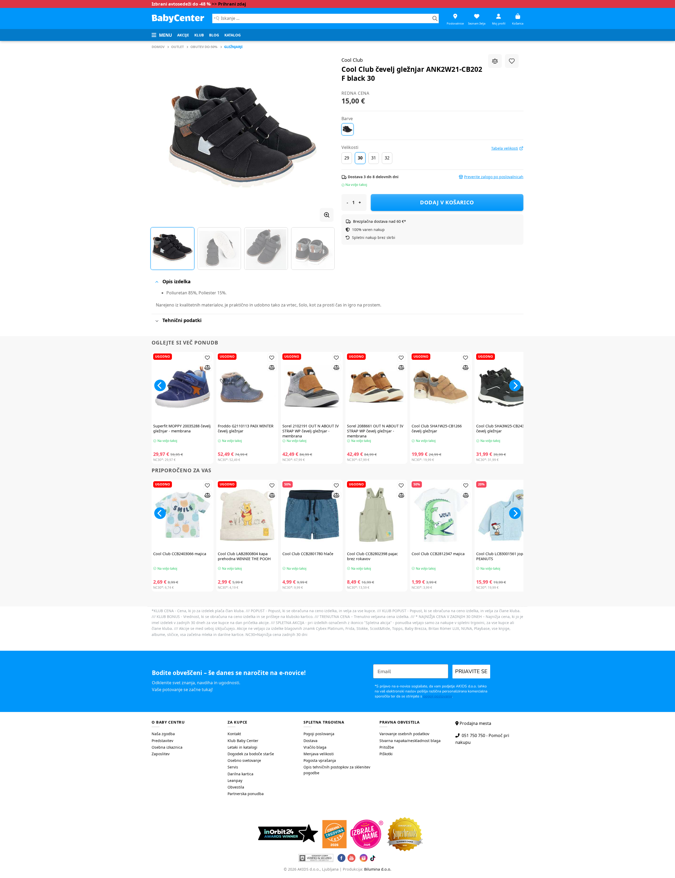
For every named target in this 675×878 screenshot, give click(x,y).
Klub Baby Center (243, 740)
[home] (178, 18)
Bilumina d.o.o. (377, 869)
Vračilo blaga (314, 747)
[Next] (323, 136)
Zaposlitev (161, 753)
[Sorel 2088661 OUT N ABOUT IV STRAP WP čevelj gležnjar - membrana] (376, 387)
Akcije (183, 34)
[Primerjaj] (495, 61)
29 (346, 158)
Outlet (177, 46)
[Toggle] (157, 281)
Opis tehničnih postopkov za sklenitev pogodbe (336, 769)
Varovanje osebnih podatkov (404, 733)
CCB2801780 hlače (307, 553)
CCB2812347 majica (438, 553)
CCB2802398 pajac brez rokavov (372, 556)
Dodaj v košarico (447, 202)
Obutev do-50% (204, 46)
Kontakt (234, 733)
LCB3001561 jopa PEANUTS (500, 556)
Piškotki (386, 753)
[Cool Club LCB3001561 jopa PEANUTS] (505, 514)
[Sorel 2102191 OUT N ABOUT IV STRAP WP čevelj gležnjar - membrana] (311, 387)
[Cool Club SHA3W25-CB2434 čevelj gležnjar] (505, 387)
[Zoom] (327, 215)
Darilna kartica (240, 773)
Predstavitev (162, 740)
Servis (233, 767)
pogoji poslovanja (437, 696)
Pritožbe (386, 747)
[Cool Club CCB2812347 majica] (441, 514)
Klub (199, 34)
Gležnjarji (233, 46)
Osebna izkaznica (167, 747)
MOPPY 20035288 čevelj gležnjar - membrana (182, 428)
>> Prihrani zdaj (229, 4)
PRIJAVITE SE (471, 671)
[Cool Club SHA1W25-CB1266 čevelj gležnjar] (441, 387)
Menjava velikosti (318, 753)
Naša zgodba (163, 733)
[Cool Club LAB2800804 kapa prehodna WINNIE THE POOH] (247, 514)
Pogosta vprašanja (319, 760)
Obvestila (236, 787)
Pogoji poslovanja (318, 733)
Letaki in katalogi (242, 747)
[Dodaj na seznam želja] (512, 61)
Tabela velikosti (504, 148)
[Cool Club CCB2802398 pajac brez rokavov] (376, 514)
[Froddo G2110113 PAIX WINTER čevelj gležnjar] (247, 387)
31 (373, 158)
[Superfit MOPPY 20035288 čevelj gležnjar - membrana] (182, 387)
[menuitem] (183, 35)
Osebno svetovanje (244, 760)
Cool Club (352, 60)
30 (360, 158)
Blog (214, 34)
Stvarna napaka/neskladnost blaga (410, 740)
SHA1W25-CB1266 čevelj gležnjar (437, 428)
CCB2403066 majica (179, 553)
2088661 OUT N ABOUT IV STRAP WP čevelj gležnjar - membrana (375, 431)
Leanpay (235, 780)
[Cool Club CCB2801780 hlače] (311, 514)
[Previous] (162, 136)
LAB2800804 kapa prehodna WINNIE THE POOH (244, 556)
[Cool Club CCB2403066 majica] (182, 514)
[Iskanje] (435, 18)
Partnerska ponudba (246, 793)
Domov (158, 46)
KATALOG (232, 34)
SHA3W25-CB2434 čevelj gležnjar (501, 428)
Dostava (310, 740)
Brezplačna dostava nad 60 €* (379, 221)
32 (387, 158)
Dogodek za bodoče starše (251, 753)
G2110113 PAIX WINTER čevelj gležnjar (245, 428)
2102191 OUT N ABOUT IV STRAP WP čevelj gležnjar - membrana (310, 431)
